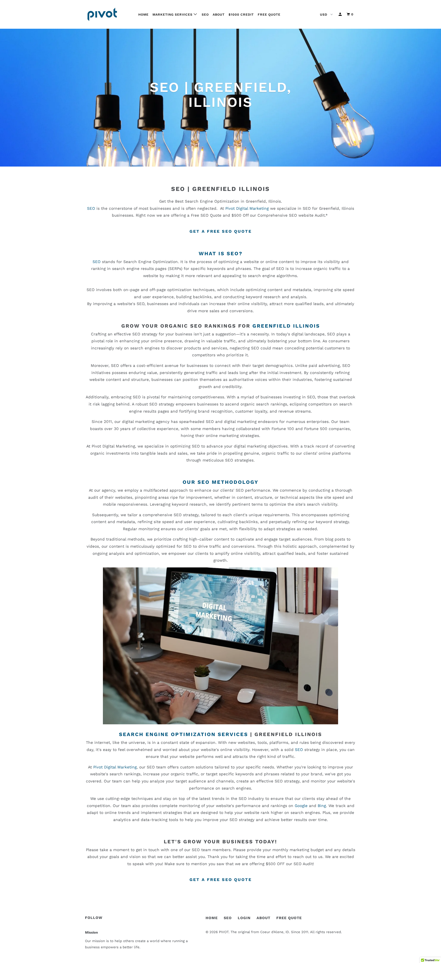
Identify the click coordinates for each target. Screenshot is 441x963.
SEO (205, 14)
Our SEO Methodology (220, 482)
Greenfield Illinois (231, 188)
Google (301, 805)
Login (244, 918)
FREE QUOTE (289, 918)
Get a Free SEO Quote (220, 231)
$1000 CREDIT (241, 14)
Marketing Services (173, 14)
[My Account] (341, 14)
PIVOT (224, 932)
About (219, 14)
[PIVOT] (108, 14)
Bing (322, 805)
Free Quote (269, 14)
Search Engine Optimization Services (183, 734)
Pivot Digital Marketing (247, 208)
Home (143, 14)
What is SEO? (221, 253)
